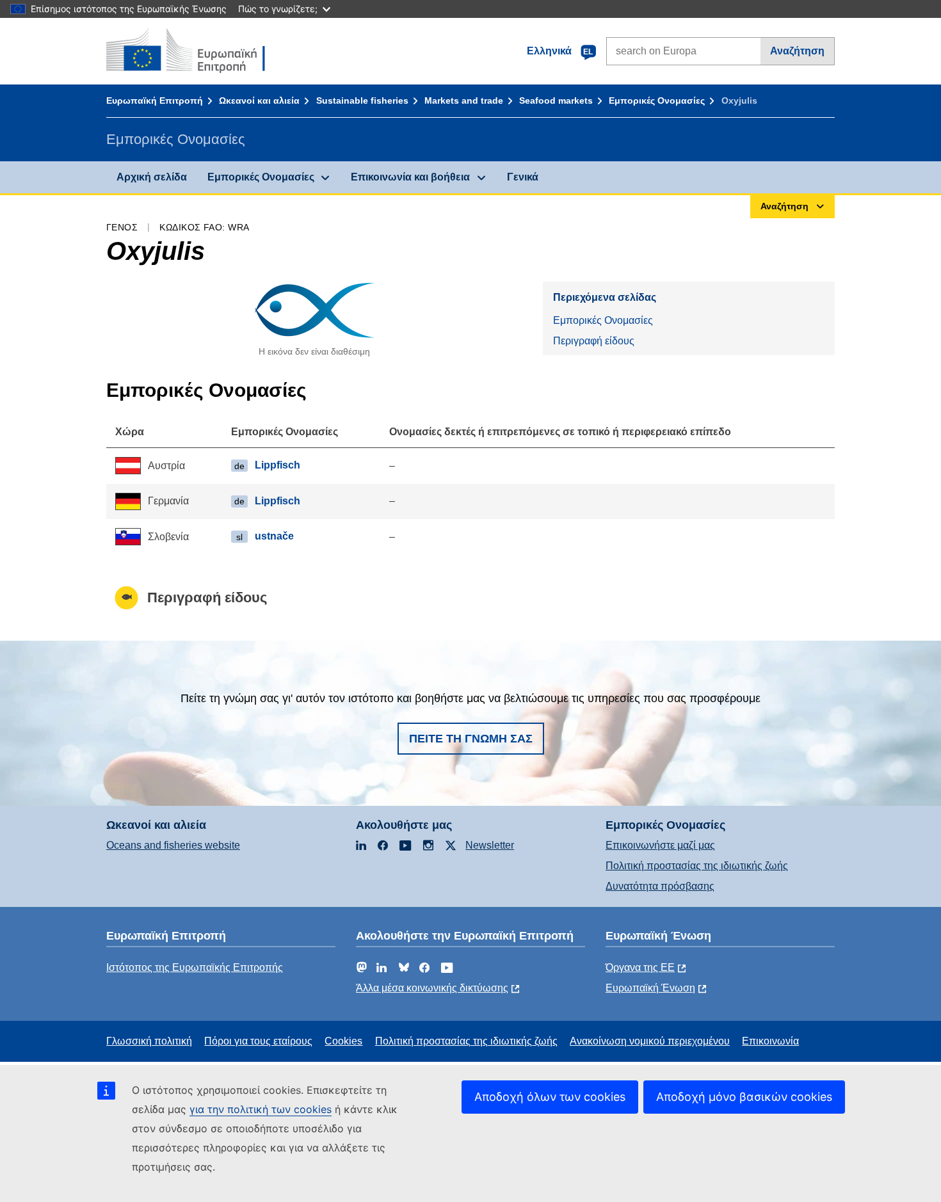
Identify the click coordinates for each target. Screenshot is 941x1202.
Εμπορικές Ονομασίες (657, 100)
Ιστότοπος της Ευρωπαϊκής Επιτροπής (194, 967)
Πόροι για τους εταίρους (258, 1041)
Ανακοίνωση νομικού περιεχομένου (650, 1041)
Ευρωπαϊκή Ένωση (650, 987)
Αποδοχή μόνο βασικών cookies (744, 1096)
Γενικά (522, 177)
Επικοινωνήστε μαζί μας (660, 845)
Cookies (343, 1041)
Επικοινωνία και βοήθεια (410, 177)
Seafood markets (556, 100)
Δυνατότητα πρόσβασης (660, 886)
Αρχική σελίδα (152, 177)
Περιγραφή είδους (593, 340)
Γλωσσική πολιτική (149, 1041)
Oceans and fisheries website (173, 845)
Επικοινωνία (770, 1041)
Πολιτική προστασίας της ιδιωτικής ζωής (697, 865)
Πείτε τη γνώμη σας (471, 738)
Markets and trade (463, 100)
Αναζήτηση (797, 50)
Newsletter (489, 845)
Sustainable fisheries (362, 100)
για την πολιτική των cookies (260, 1109)
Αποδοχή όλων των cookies (549, 1096)
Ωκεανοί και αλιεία (259, 100)
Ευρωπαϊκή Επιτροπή (154, 100)
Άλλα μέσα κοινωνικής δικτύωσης (432, 987)
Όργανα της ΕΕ (640, 967)
